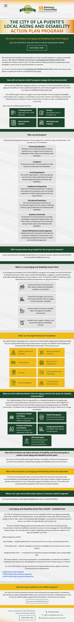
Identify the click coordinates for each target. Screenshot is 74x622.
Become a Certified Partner (37, 601)
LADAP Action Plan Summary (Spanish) (17, 574)
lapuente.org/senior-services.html (53, 618)
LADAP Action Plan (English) (13, 572)
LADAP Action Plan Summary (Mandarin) (18, 576)
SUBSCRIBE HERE (27, 618)
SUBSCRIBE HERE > (37, 48)
